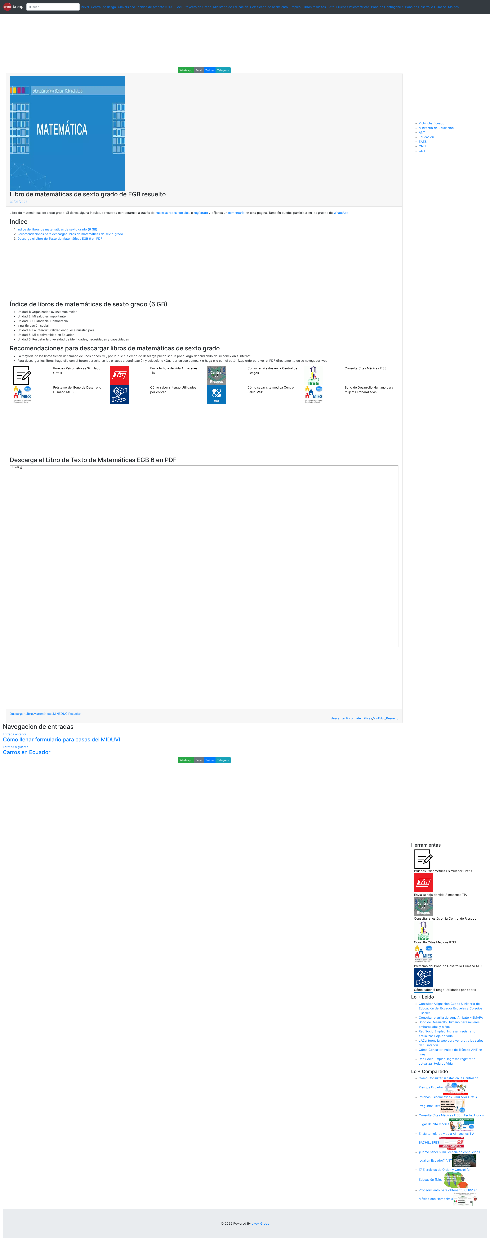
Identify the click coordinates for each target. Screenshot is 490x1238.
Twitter (209, 70)
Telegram (223, 70)
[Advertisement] (115, 40)
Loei (179, 7)
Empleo (295, 7)
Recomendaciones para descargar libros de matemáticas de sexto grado (70, 234)
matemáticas (363, 718)
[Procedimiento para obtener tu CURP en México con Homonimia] (465, 1199)
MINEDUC (60, 714)
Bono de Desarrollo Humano (425, 7)
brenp (17, 6)
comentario (236, 213)
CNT (422, 151)
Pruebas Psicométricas (352, 7)
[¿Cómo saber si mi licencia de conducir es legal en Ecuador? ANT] (464, 1161)
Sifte (331, 7)
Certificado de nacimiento (269, 7)
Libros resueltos (314, 7)
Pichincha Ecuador (432, 123)
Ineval (85, 7)
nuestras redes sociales (172, 213)
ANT (422, 132)
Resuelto (74, 714)
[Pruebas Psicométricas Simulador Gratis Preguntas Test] (452, 1106)
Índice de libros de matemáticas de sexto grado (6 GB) (57, 229)
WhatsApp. (341, 213)
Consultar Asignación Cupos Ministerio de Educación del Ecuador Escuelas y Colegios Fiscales (450, 1008)
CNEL (423, 146)
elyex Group (260, 1223)
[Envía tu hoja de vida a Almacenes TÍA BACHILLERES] (451, 1143)
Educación (426, 137)
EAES (423, 141)
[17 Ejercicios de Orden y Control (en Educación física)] (456, 1179)
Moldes (453, 7)
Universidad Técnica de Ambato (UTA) (146, 7)
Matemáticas (43, 714)
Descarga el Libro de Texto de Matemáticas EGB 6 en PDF (59, 238)
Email (199, 70)
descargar (338, 718)
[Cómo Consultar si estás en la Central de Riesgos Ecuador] (455, 1087)
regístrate (201, 213)
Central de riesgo (103, 7)
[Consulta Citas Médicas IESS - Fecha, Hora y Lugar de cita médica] (461, 1124)
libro (349, 718)
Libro (29, 714)
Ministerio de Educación (230, 7)
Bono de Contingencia (387, 7)
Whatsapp (186, 70)
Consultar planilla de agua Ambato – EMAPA (451, 1017)
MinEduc (379, 718)
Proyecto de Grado (197, 7)
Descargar (17, 714)
